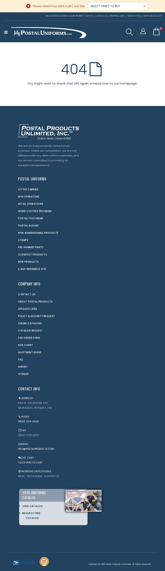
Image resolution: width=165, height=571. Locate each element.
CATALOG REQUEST (30, 330)
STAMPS (23, 240)
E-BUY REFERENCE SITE (32, 269)
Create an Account (152, 16)
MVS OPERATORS (28, 196)
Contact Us (101, 16)
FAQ (20, 359)
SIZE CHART (25, 345)
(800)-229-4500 (28, 421)
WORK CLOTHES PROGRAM (35, 211)
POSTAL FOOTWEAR (30, 218)
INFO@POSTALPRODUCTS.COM (36, 449)
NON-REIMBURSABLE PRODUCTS (38, 233)
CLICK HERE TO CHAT (30, 462)
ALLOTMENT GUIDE (29, 352)
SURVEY (23, 366)
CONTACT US (26, 294)
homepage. (128, 83)
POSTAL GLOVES (28, 225)
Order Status (133, 16)
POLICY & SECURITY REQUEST (36, 316)
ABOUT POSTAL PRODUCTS (35, 301)
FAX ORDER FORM (29, 338)
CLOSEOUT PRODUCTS (32, 254)
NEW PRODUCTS (28, 261)
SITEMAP (23, 374)
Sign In (89, 16)
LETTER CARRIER (28, 189)
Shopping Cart (117, 16)
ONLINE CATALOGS (30, 323)
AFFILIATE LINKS (27, 309)
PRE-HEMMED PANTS (31, 247)
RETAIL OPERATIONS (30, 204)
